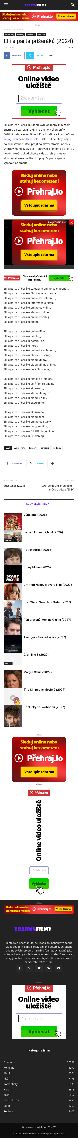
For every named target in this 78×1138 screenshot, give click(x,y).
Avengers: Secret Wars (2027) (45, 637)
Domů (7, 28)
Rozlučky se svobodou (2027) (44, 707)
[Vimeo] (39, 968)
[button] (6, 5)
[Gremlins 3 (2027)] (13, 659)
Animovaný (18, 28)
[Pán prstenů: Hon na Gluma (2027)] (13, 630)
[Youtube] (58, 968)
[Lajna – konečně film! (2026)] (13, 536)
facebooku (32, 139)
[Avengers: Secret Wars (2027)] (13, 648)
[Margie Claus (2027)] (13, 682)
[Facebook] (19, 968)
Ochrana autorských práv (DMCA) (39, 1127)
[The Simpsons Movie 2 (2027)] (13, 699)
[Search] (73, 5)
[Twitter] (29, 968)
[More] (51, 55)
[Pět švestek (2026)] (13, 560)
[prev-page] (6, 725)
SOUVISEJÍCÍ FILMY (37, 504)
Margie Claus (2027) (38, 672)
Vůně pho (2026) (35, 515)
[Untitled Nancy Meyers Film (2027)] (13, 595)
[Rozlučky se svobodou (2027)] (13, 717)
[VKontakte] (48, 968)
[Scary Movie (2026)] (13, 578)
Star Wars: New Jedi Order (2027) (47, 602)
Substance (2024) (14, 485)
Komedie (31, 34)
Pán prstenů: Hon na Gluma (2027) (47, 619)
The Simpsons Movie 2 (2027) (44, 689)
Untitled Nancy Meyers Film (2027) (48, 584)
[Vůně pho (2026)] (13, 526)
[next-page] (11, 725)
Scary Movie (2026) (37, 567)
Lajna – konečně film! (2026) (43, 532)
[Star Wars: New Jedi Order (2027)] (13, 612)
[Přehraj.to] (39, 16)
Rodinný (41, 34)
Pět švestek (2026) (37, 550)
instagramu (11, 139)
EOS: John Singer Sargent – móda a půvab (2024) (58, 487)
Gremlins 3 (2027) (36, 654)
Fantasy (20, 34)
